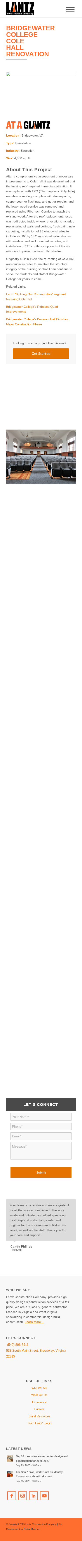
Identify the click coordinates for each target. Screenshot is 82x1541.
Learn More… (34, 1322)
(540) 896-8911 (17, 1344)
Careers (39, 1409)
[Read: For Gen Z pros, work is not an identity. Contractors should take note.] (10, 1474)
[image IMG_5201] (42, 575)
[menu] (70, 9)
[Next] (71, 1204)
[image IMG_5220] (42, 923)
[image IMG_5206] (42, 807)
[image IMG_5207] (42, 401)
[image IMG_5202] (42, 633)
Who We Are (39, 1388)
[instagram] (22, 1495)
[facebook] (11, 1495)
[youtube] (44, 1495)
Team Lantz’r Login (39, 1423)
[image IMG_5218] (42, 459)
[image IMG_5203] (42, 691)
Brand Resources (39, 1416)
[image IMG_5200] (42, 517)
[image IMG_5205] (42, 749)
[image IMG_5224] (42, 1039)
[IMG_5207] (41, 95)
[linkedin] (33, 1495)
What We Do (39, 1395)
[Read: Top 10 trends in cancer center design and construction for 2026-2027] (10, 1458)
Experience (39, 1402)
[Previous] (61, 1204)
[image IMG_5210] (42, 865)
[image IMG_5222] (42, 981)
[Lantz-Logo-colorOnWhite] (34, 8)
